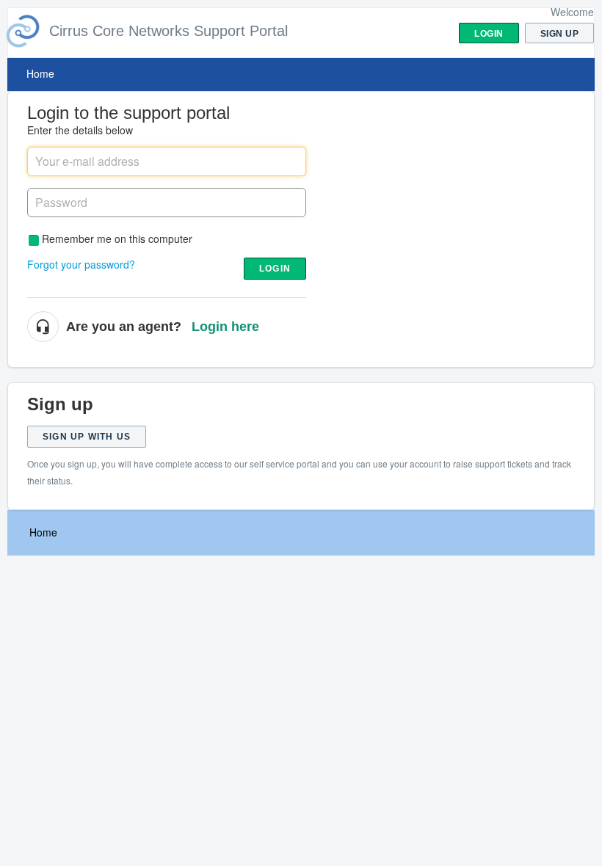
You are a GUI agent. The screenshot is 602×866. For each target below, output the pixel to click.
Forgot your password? (81, 264)
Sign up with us (87, 437)
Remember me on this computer (117, 238)
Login (275, 268)
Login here (225, 326)
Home (40, 73)
